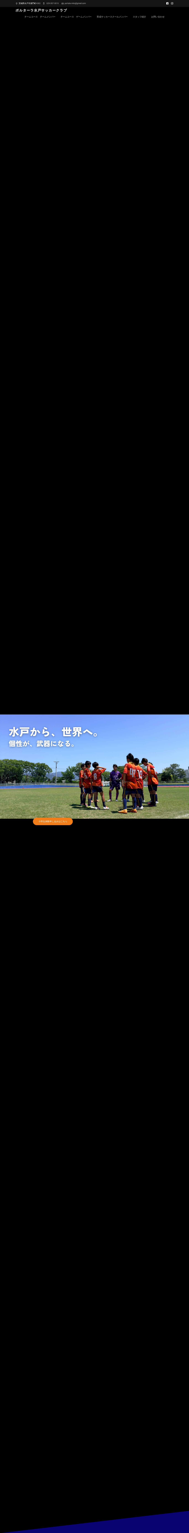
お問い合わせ (158, 16)
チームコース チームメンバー (39, 16)
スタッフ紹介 (139, 16)
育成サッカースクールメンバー (112, 16)
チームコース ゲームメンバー (76, 16)
